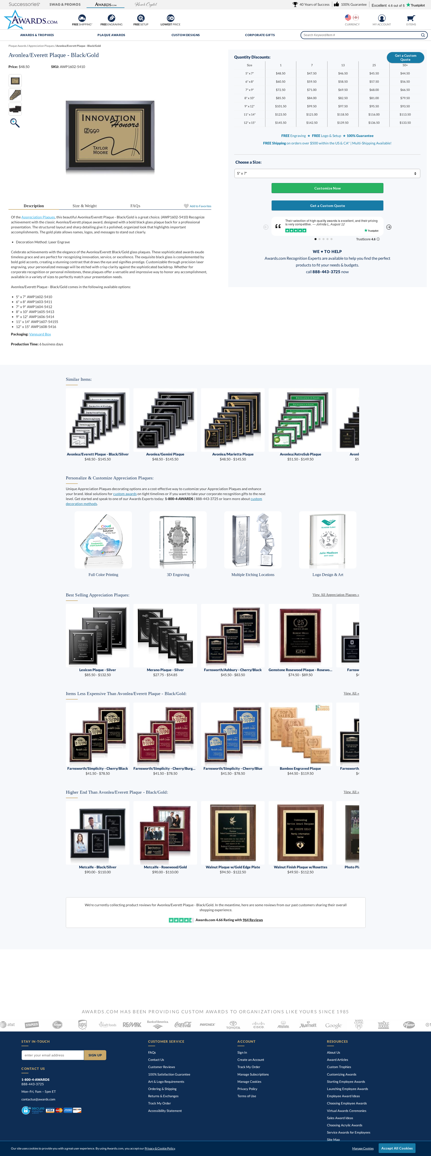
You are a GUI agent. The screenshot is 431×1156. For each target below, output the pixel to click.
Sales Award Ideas (340, 1118)
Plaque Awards (111, 35)
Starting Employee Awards (346, 1082)
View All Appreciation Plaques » (336, 595)
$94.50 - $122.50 (233, 869)
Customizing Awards (341, 1074)
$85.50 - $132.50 (97, 672)
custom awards (125, 494)
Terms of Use (246, 1096)
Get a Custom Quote (405, 58)
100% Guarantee (169, 1074)
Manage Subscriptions (253, 1074)
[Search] (423, 35)
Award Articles (337, 1060)
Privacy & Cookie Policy (160, 1148)
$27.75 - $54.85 (165, 672)
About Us (333, 1052)
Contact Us (156, 1060)
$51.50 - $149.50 (300, 456)
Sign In (242, 1052)
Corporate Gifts (260, 35)
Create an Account (250, 1060)
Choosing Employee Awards (347, 1103)
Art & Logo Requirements (166, 1082)
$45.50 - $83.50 (233, 672)
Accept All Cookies (397, 1148)
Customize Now (327, 188)
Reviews (253, 920)
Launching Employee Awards (347, 1089)
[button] (24, 4)
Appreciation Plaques (38, 217)
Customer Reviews (161, 1067)
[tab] (33, 206)
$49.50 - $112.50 (300, 869)
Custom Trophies (339, 1067)
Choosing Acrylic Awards (344, 1125)
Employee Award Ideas (343, 1096)
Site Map (333, 1140)
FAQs (135, 206)
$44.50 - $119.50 (300, 770)
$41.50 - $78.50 (97, 770)
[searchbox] (364, 35)
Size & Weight (85, 206)
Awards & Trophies (37, 35)
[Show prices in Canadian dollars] (356, 17)
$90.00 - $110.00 (97, 869)
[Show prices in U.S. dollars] (348, 17)
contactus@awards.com (38, 1099)
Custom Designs (186, 35)
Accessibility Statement (165, 1111)
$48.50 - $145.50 (98, 456)
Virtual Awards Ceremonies (346, 1111)
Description (34, 206)
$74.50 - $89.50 (300, 672)
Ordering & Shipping (162, 1089)
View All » (351, 693)
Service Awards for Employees (348, 1132)
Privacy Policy (247, 1089)
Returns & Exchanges (163, 1096)
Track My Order (159, 1103)
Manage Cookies (249, 1082)
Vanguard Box (40, 334)
